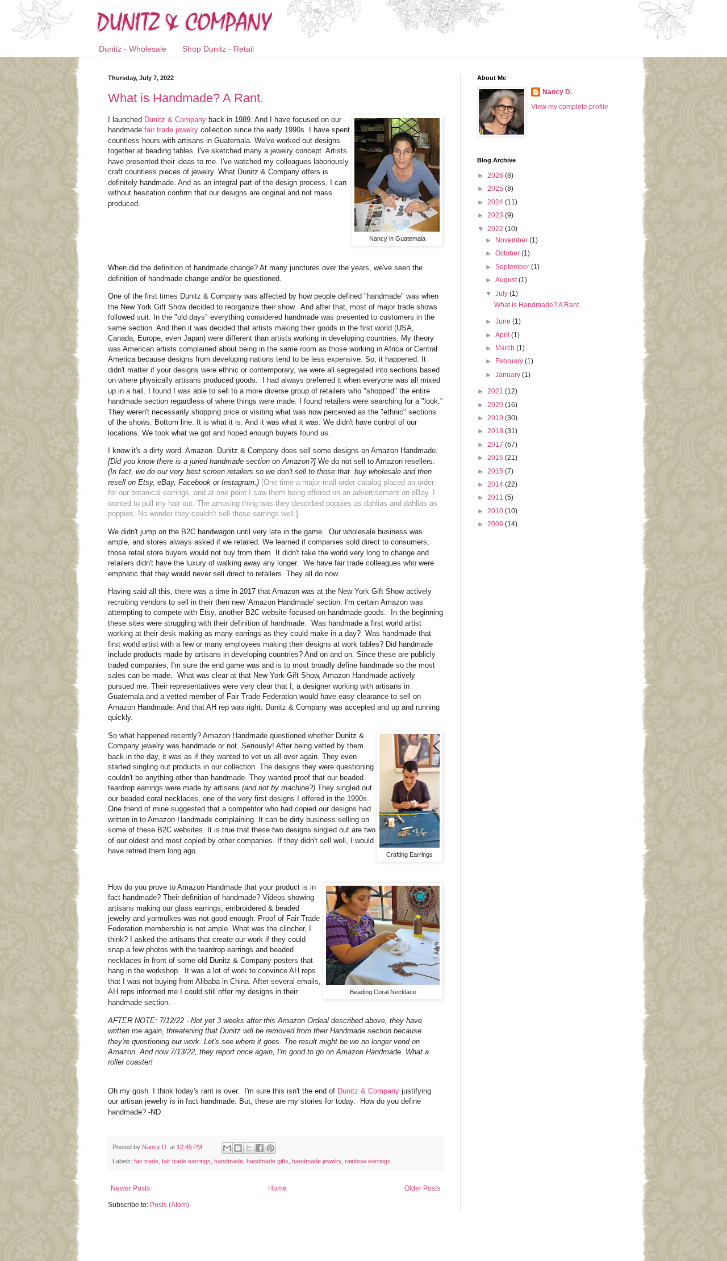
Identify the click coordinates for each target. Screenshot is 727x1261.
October (508, 253)
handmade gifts (267, 1161)
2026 (496, 175)
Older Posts (422, 1188)
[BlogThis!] (238, 1148)
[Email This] (227, 1148)
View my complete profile (569, 107)
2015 (496, 471)
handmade (228, 1161)
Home (277, 1188)
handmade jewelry (316, 1161)
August (507, 280)
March (505, 348)
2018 (496, 431)
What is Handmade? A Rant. (186, 98)
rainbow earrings (368, 1161)
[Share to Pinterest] (270, 1148)
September (513, 267)
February (510, 361)
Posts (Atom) (169, 1205)
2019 (496, 418)
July (502, 294)
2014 (496, 484)
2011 (496, 497)
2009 (496, 524)
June (503, 321)
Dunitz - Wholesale (132, 48)
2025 (496, 188)
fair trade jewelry (171, 129)
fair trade (146, 1161)
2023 (496, 215)
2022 (496, 229)
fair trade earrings (186, 1161)
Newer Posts (130, 1188)
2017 (496, 445)
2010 (496, 511)
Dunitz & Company (175, 119)
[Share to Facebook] (259, 1148)
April (503, 335)
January (508, 375)
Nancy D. (557, 92)
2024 (496, 202)
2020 (496, 405)
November (512, 240)
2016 (496, 458)
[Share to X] (248, 1148)
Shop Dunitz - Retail (218, 48)
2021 (496, 391)
